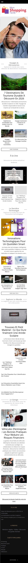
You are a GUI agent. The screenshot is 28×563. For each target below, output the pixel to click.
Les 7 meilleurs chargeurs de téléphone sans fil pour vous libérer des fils (7, 365)
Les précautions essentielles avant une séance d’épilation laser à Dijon (13, 384)
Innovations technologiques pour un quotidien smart (14, 241)
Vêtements (4, 552)
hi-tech (3, 547)
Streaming (4, 541)
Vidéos (16, 529)
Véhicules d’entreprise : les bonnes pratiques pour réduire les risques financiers (14, 433)
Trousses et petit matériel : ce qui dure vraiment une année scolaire (14, 331)
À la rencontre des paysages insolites (21, 140)
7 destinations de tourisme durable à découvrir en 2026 (14, 95)
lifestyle (3, 549)
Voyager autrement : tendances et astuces (21, 122)
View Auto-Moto (14, 493)
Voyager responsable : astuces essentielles (7, 141)
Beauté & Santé (5, 543)
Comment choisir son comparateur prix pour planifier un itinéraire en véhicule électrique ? (21, 464)
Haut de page (13, 560)
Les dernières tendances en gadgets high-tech (20, 286)
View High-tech (14, 293)
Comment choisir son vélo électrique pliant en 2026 (7, 469)
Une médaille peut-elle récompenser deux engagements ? (12, 393)
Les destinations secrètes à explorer (11, 515)
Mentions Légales (7, 529)
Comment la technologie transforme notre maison (7, 269)
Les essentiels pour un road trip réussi (7, 486)
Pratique (3, 545)
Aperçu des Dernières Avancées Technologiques (21, 268)
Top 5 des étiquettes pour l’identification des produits (13, 375)
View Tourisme (14, 149)
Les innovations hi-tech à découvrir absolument (7, 286)
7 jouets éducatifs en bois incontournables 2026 (21, 360)
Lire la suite (14, 178)
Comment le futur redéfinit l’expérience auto (20, 486)
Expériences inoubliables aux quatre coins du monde (7, 123)
